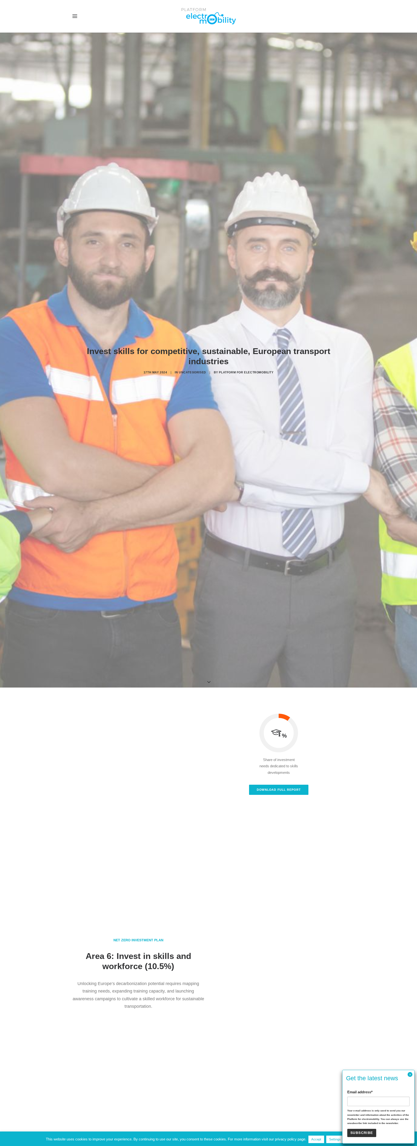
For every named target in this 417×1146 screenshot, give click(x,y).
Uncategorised (192, 372)
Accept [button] (316, 1139)
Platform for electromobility (246, 372)
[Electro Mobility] (208, 16)
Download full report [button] (279, 789)
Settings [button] (335, 1139)
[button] (75, 16)
